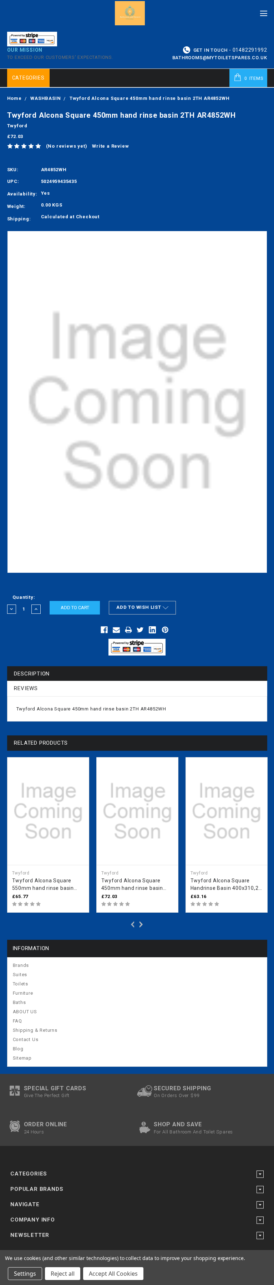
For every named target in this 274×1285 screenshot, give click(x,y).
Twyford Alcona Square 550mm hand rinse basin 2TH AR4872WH (43, 885)
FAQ (17, 1021)
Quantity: (23, 597)
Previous (132, 923)
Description (32, 673)
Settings (25, 1274)
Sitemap (22, 1058)
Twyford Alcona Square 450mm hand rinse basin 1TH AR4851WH (132, 885)
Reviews (26, 688)
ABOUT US (25, 1011)
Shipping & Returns (35, 1030)
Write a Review (110, 146)
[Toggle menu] (264, 11)
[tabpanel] (48, 835)
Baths (19, 1002)
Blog (18, 1048)
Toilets (21, 983)
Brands (21, 965)
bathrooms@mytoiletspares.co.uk (219, 57)
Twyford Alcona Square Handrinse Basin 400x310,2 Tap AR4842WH (225, 885)
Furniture (23, 993)
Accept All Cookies (113, 1274)
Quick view (82, 764)
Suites (20, 974)
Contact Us (26, 1039)
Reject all (63, 1274)
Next (142, 923)
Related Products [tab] (41, 743)
